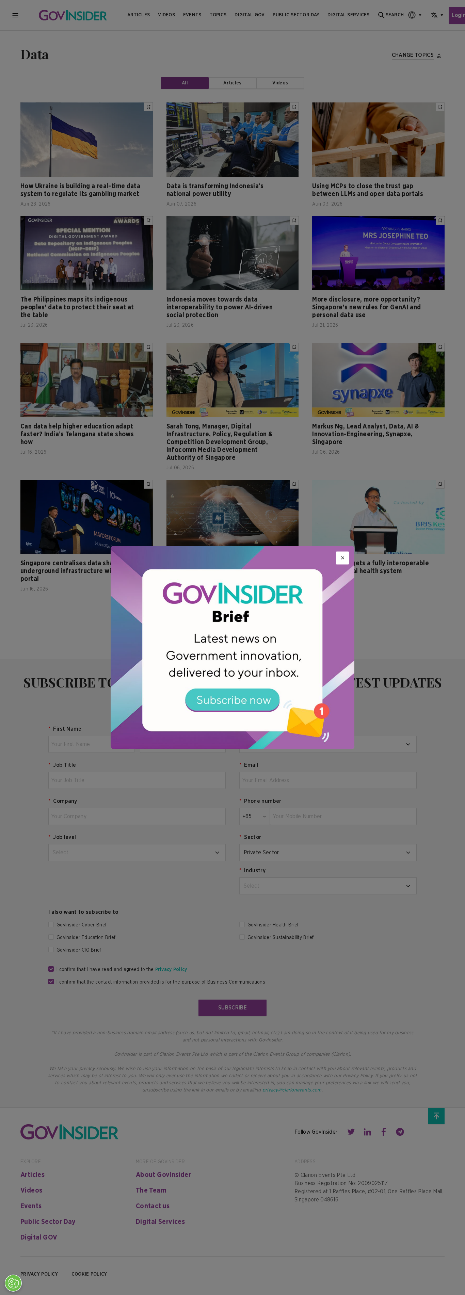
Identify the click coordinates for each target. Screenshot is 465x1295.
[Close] (342, 557)
